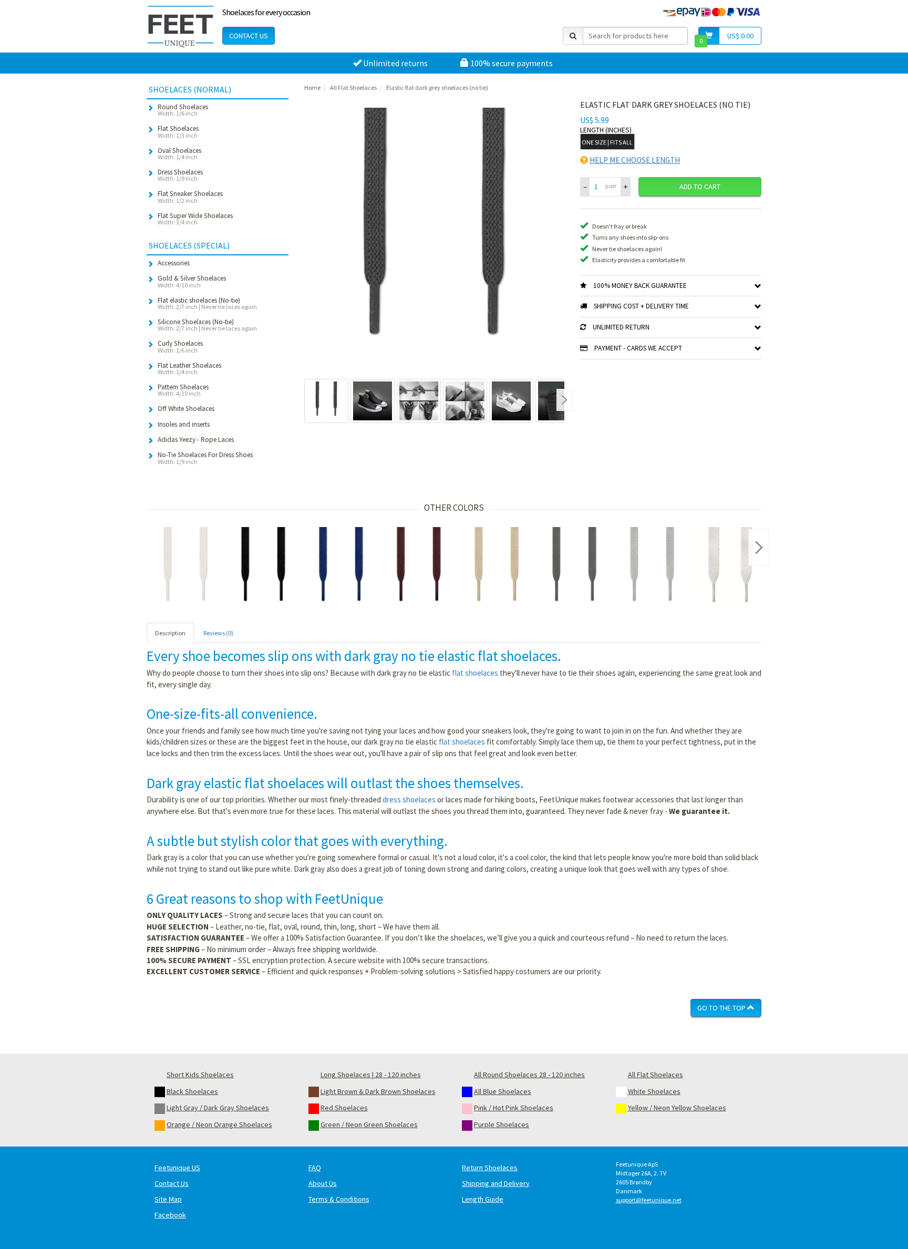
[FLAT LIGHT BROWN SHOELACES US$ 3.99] (496, 566)
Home (312, 87)
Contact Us (248, 35)
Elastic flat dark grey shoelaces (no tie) (437, 87)
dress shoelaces (409, 799)
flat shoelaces (475, 673)
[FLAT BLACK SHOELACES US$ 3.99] (263, 566)
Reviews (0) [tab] (218, 633)
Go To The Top (722, 1008)
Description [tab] (170, 633)
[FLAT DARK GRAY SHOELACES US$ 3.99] (574, 566)
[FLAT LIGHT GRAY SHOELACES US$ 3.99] (652, 566)
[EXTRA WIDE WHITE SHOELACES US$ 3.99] (730, 566)
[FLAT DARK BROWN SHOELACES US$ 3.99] (419, 566)
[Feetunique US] (180, 26)
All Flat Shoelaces (353, 87)
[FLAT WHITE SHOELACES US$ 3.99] (185, 566)
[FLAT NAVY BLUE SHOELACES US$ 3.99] (341, 566)
